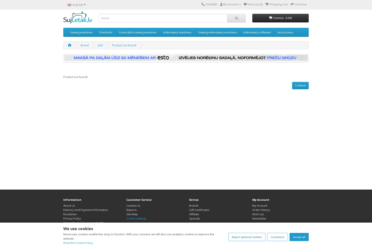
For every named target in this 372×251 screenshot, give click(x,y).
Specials (194, 218)
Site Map (132, 214)
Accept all (299, 237)
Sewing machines (81, 32)
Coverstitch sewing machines (138, 32)
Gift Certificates (199, 210)
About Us (69, 205)
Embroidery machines (177, 32)
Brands (194, 205)
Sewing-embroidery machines (217, 32)
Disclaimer (70, 214)
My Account (259, 205)
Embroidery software (257, 32)
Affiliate (194, 214)
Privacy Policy (72, 218)
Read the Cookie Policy (78, 243)
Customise (277, 237)
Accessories (285, 32)
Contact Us (133, 205)
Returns (131, 210)
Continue (300, 85)
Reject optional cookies (247, 237)
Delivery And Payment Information (85, 210)
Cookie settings (136, 218)
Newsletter (259, 218)
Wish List (258, 214)
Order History (261, 210)
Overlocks (105, 32)
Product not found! (124, 45)
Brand (85, 45)
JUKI (100, 45)
